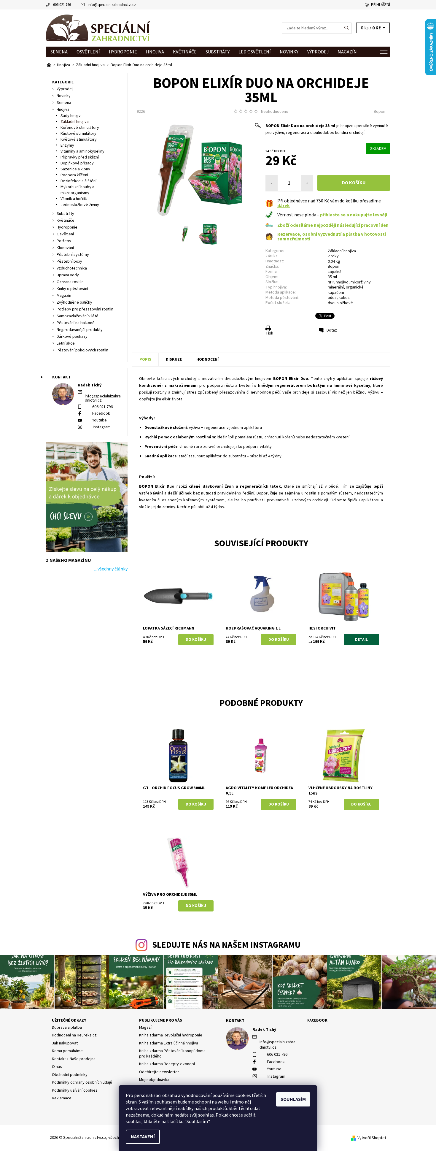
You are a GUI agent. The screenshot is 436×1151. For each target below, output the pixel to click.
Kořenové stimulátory (80, 128)
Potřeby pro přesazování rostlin (85, 309)
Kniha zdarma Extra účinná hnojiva (168, 1043)
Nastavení (143, 1136)
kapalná (334, 272)
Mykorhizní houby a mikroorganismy (77, 190)
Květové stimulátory (79, 139)
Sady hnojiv (71, 116)
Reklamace (61, 1098)
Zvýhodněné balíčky (74, 302)
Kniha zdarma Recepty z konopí (167, 1064)
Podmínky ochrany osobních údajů (82, 1082)
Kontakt (235, 1021)
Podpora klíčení (74, 175)
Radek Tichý (264, 1030)
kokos (344, 298)
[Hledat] (346, 28)
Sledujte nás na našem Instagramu (226, 945)
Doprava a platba (67, 1027)
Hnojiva (155, 52)
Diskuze (174, 359)
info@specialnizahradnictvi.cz (112, 4)
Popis (145, 359)
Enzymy (67, 145)
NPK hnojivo (338, 282)
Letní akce (66, 343)
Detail (361, 639)
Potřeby (64, 241)
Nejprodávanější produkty (80, 330)
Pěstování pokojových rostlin (82, 350)
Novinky (289, 52)
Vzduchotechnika (72, 268)
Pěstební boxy (69, 261)
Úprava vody (68, 275)
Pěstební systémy (73, 255)
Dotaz (332, 330)
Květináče (185, 52)
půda (332, 298)
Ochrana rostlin (70, 282)
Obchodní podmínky (69, 1075)
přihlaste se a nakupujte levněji (353, 215)
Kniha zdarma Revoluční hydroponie (170, 1035)
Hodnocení (207, 359)
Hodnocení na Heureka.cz (74, 1035)
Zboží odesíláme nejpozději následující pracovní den (333, 225)
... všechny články (111, 569)
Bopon (379, 112)
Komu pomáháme (67, 1051)
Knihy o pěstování (72, 289)
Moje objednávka (154, 1080)
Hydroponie (123, 52)
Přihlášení (380, 4)
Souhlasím (293, 1099)
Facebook (101, 413)
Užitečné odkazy (69, 1020)
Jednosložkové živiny (80, 205)
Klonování (65, 248)
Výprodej (318, 52)
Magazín (347, 52)
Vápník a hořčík (74, 199)
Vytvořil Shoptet (371, 1138)
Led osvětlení (254, 52)
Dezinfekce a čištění (78, 181)
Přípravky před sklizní (80, 157)
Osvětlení (88, 52)
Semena (59, 52)
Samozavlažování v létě (77, 316)
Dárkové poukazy (72, 337)
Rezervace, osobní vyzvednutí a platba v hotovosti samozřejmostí (331, 236)
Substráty (218, 52)
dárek (283, 205)
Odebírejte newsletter (159, 1072)
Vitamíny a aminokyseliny (82, 151)
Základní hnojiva (342, 251)
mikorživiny (361, 282)
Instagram (102, 427)
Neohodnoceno (274, 112)
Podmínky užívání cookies (75, 1090)
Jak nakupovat (65, 1043)
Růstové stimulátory (78, 134)
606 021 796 (62, 4)
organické (355, 287)
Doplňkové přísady (77, 163)
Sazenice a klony (75, 169)
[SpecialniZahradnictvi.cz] (98, 28)
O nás (57, 1067)
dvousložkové (340, 303)
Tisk (269, 333)
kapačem (336, 293)
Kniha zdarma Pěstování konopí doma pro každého (172, 1053)
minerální (336, 287)
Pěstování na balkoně (76, 323)
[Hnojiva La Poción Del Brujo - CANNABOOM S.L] (49, 65)
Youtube (99, 420)
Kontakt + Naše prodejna (74, 1059)
